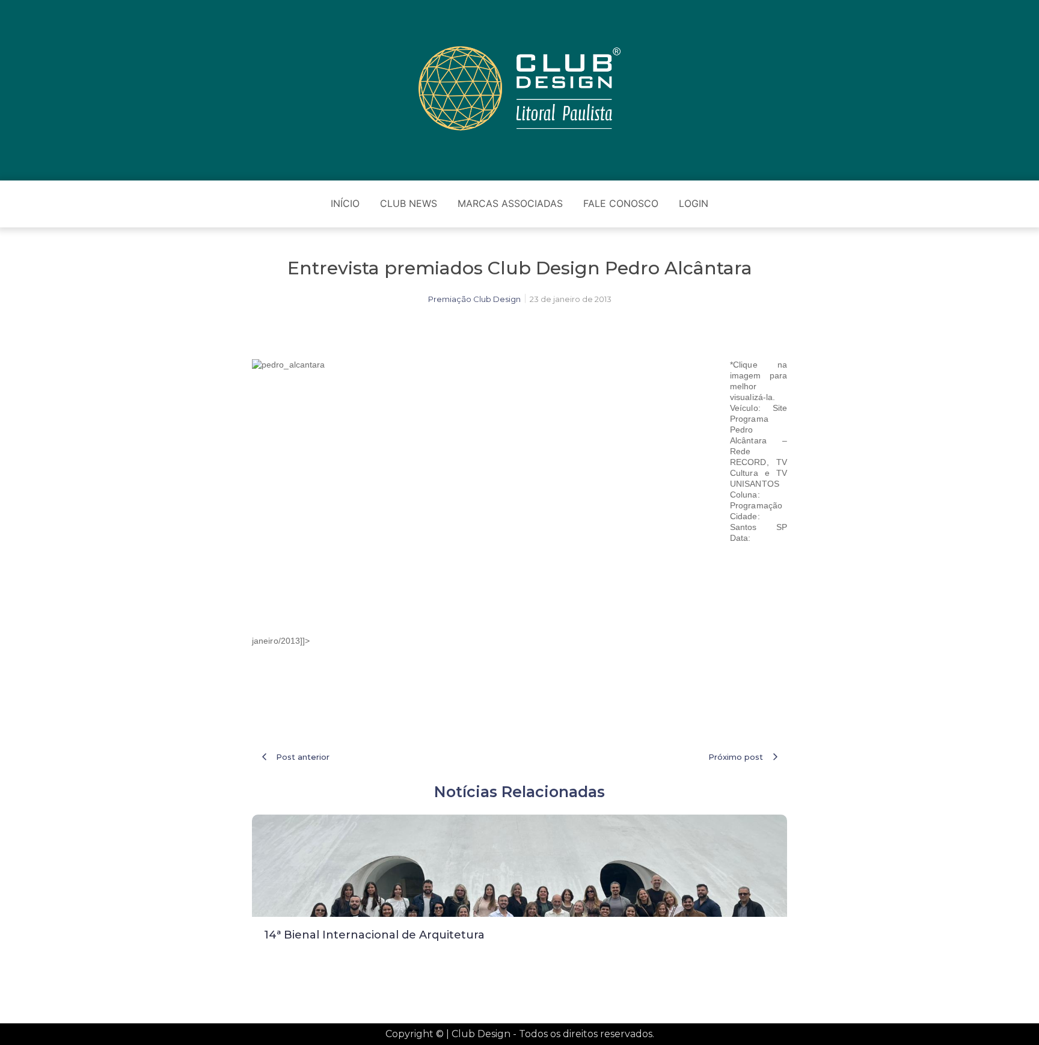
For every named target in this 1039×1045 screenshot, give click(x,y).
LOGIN (693, 203)
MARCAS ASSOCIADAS (510, 203)
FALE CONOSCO (620, 203)
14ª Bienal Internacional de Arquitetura (374, 935)
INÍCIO (345, 203)
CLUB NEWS (408, 203)
